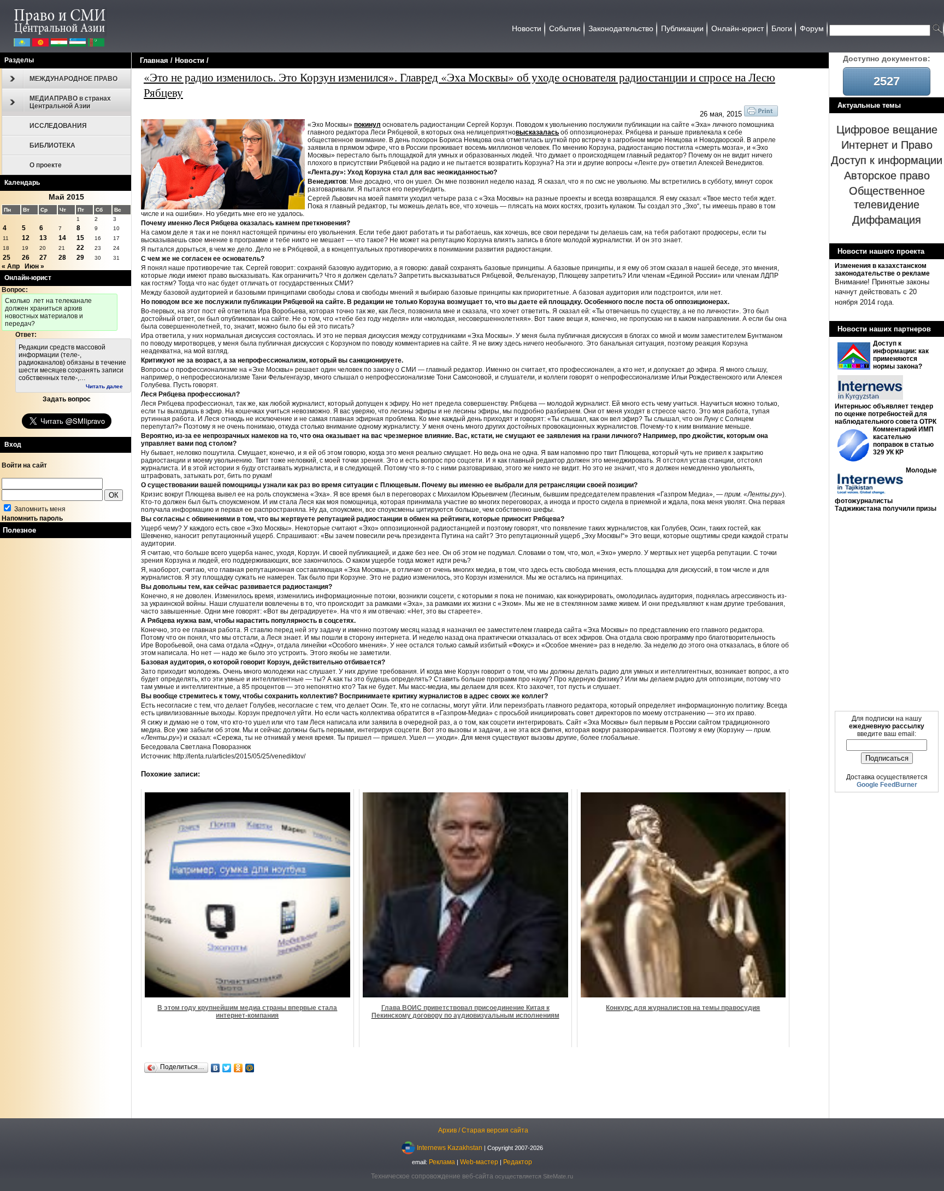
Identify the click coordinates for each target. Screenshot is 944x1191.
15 (80, 238)
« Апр (11, 266)
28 (62, 257)
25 (6, 257)
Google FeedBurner (887, 785)
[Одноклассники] (238, 1068)
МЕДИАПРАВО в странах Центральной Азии (70, 102)
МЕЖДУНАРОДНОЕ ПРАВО (73, 79)
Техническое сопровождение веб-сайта (432, 1176)
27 (43, 257)
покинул (367, 125)
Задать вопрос (67, 399)
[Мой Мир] (250, 1068)
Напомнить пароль (32, 518)
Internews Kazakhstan (449, 1148)
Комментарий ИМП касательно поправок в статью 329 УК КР (903, 440)
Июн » (34, 266)
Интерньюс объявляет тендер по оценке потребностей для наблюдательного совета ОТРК (885, 413)
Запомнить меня (39, 509)
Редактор (517, 1162)
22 (80, 248)
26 (26, 257)
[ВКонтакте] (215, 1068)
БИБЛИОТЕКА (52, 145)
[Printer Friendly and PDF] (761, 114)
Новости (189, 60)
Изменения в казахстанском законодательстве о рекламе (882, 269)
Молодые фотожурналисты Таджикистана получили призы (886, 489)
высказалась (537, 132)
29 (80, 257)
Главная (154, 60)
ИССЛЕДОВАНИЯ (58, 126)
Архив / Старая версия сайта (483, 1130)
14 (62, 238)
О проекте (46, 165)
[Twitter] (227, 1068)
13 (43, 238)
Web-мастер (479, 1162)
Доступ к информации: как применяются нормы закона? (901, 355)
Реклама (442, 1162)
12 (26, 238)
